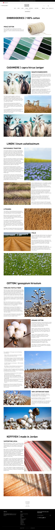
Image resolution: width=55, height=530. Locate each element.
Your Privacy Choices (22, 524)
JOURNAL (26, 8)
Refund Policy (22, 522)
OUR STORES (36, 8)
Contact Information (22, 519)
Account (47, 8)
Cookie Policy (21, 520)
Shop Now (21, 514)
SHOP (15, 8)
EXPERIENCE (31, 8)
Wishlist (44, 8)
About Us (21, 515)
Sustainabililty (22, 516)
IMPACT (18, 8)
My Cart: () (51, 8)
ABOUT (22, 8)
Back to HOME (27, 505)
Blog (21, 517)
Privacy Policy (22, 521)
